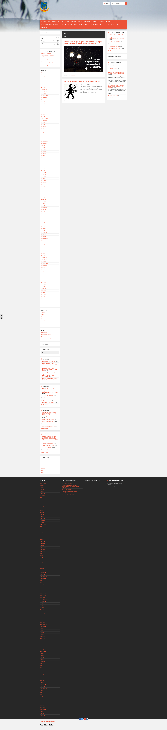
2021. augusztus (44, 191)
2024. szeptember (44, 118)
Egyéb (42, 316)
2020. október (44, 211)
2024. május (43, 126)
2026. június (43, 76)
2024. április (43, 128)
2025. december (44, 89)
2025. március (43, 108)
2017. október (44, 276)
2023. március (43, 153)
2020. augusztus (44, 215)
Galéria (108, 21)
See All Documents (44, 404)
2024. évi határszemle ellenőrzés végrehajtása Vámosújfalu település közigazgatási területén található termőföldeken (49, 374)
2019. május (43, 246)
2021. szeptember (44, 188)
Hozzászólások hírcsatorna (46, 336)
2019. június (43, 244)
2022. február (43, 178)
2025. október (44, 93)
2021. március (43, 201)
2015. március (43, 305)
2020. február (43, 228)
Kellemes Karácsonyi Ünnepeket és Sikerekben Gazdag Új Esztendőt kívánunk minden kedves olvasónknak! (83, 43)
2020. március (43, 226)
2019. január (43, 255)
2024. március (43, 130)
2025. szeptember (44, 95)
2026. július (43, 74)
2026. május (43, 79)
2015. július (43, 300)
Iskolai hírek (43, 320)
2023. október (44, 139)
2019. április (43, 249)
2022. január (43, 180)
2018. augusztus (44, 265)
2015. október (44, 296)
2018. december (44, 257)
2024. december (44, 114)
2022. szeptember (44, 166)
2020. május (43, 222)
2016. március (43, 290)
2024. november (44, 116)
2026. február (43, 85)
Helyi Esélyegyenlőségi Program (49, 24)
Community (73, 75)
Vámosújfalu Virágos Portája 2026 (47, 65)
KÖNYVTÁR (93, 21)
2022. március (43, 176)
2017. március (43, 284)
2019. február (43, 253)
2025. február (43, 110)
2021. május (43, 197)
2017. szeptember (44, 278)
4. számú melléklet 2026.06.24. (48, 395)
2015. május (43, 303)
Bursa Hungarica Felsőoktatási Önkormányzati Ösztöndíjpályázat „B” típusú (49, 365)
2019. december (44, 232)
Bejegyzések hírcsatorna (46, 334)
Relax (42, 323)
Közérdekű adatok (84, 24)
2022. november (44, 161)
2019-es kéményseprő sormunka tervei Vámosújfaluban (82, 81)
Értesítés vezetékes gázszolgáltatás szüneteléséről (48, 62)
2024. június (43, 124)
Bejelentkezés (44, 332)
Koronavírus (101, 21)
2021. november (44, 184)
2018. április (43, 271)
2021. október (44, 186)
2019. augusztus (44, 240)
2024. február (43, 132)
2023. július (43, 145)
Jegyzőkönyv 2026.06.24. (47, 400)
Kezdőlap (43, 21)
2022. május (43, 172)
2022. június (43, 170)
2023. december (44, 137)
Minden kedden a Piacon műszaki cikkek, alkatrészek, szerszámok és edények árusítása (116, 86)
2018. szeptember (44, 263)
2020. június (43, 220)
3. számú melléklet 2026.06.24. (48, 397)
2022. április (43, 174)
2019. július (43, 242)
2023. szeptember (44, 141)
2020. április (43, 224)
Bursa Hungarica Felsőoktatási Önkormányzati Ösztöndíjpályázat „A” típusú (49, 369)
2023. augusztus (44, 143)
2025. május (43, 103)
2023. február (43, 155)
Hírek (49, 21)
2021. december (44, 182)
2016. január (43, 294)
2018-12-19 (67, 75)
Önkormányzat (56, 21)
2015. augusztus (44, 298)
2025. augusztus (44, 97)
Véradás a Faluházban (45, 59)
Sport (42, 325)
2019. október (44, 236)
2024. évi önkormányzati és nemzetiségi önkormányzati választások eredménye (116, 73)
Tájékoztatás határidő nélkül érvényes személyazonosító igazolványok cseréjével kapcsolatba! (49, 56)
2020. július (43, 217)
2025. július (43, 99)
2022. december (44, 159)
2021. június (43, 195)
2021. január (43, 205)
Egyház (80, 21)
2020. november (44, 209)
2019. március (43, 251)
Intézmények (65, 21)
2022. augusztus (44, 168)
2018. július (43, 267)
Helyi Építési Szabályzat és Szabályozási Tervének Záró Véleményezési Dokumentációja (50, 380)
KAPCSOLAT (44, 27)
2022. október (44, 164)
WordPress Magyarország (46, 338)
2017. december (44, 273)
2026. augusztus (44, 72)
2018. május (43, 269)
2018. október (44, 261)
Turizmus (73, 21)
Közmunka (87, 21)
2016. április (43, 288)
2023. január (43, 157)
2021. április (43, 199)
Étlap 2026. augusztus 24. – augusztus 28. (116, 65)
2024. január (43, 134)
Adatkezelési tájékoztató (47, 721)
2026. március (43, 83)
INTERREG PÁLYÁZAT (64, 24)
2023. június (43, 147)
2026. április (43, 81)
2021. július (43, 193)
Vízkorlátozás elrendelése (46, 53)
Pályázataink (73, 24)
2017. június (43, 280)
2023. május (43, 149)
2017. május (43, 282)
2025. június (43, 101)
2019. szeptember (44, 238)
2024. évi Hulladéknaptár (113, 95)
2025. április (43, 105)
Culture (42, 314)
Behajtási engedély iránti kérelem (49, 361)
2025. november (44, 91)
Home (65, 36)
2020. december (44, 207)
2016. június (43, 286)
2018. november (44, 259)
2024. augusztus (44, 120)
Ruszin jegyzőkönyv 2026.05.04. (48, 402)
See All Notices (111, 97)
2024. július (43, 122)
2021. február (43, 203)
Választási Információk (97, 24)
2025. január (43, 112)
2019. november (44, 234)
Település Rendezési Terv (112, 24)
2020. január (43, 230)
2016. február (43, 292)
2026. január (43, 87)
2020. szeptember (44, 213)
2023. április (43, 151)
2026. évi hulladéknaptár (113, 68)
